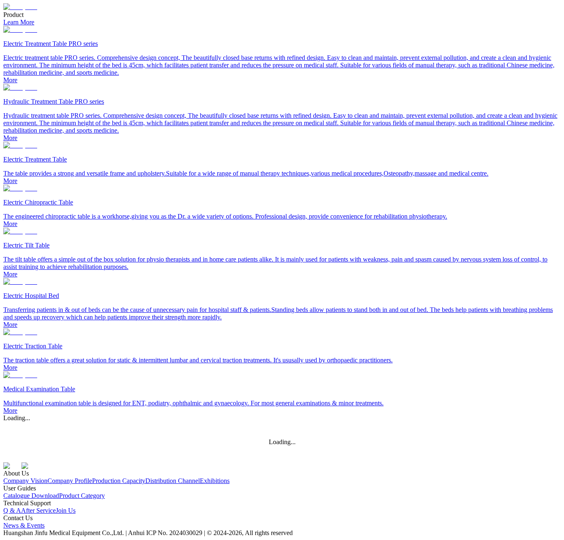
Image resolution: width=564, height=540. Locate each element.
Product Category (82, 495)
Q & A (12, 510)
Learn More (18, 22)
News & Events (24, 525)
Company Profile (69, 480)
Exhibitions (215, 480)
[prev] (10, 11)
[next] (554, 11)
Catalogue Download (31, 495)
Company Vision (25, 480)
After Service (38, 510)
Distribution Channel (172, 480)
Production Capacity (118, 480)
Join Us (66, 510)
